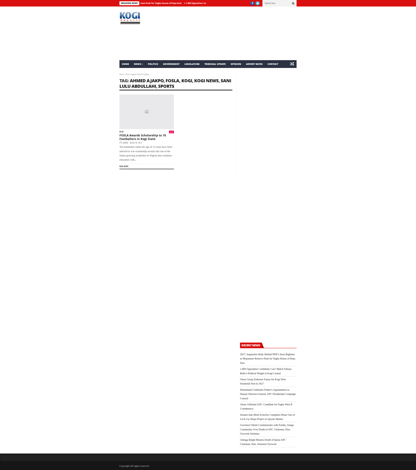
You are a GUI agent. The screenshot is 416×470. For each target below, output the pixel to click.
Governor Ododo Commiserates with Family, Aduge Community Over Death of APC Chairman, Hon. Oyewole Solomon (267, 429)
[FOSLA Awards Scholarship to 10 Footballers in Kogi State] (146, 111)
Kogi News (206, 81)
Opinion (236, 64)
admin (125, 142)
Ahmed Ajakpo (147, 81)
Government (171, 64)
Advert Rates (254, 64)
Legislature (192, 64)
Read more (123, 166)
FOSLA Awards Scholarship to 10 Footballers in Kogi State (142, 137)
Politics (153, 64)
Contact (272, 64)
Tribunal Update (215, 64)
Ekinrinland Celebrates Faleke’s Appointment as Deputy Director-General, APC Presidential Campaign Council (268, 394)
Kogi (186, 81)
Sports (166, 86)
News (137, 64)
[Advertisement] (238, 33)
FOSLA (172, 81)
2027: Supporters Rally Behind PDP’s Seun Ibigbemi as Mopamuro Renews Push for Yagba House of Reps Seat (267, 358)
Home (125, 64)
